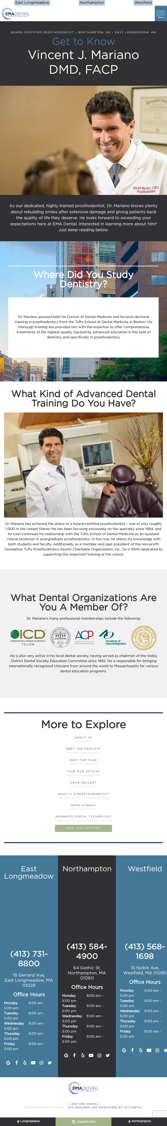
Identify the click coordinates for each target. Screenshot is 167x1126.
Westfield (143, 2)
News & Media (83, 805)
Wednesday (14, 1023)
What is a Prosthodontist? (83, 794)
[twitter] (50, 1063)
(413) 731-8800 (29, 959)
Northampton (92, 2)
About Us (83, 738)
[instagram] (41, 1063)
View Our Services (83, 828)
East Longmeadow (32, 2)
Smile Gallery (83, 783)
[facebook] (16, 1063)
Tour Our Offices (83, 771)
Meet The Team (83, 760)
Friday (9, 1044)
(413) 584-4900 (87, 952)
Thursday (12, 1033)
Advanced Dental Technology (83, 817)
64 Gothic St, (87, 973)
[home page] (15, 13)
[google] (8, 1063)
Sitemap (31, 1108)
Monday (11, 1003)
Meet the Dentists (83, 749)
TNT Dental (133, 1108)
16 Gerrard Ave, (29, 980)
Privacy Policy (53, 1108)
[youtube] (33, 1063)
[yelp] (25, 1063)
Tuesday (11, 1013)
